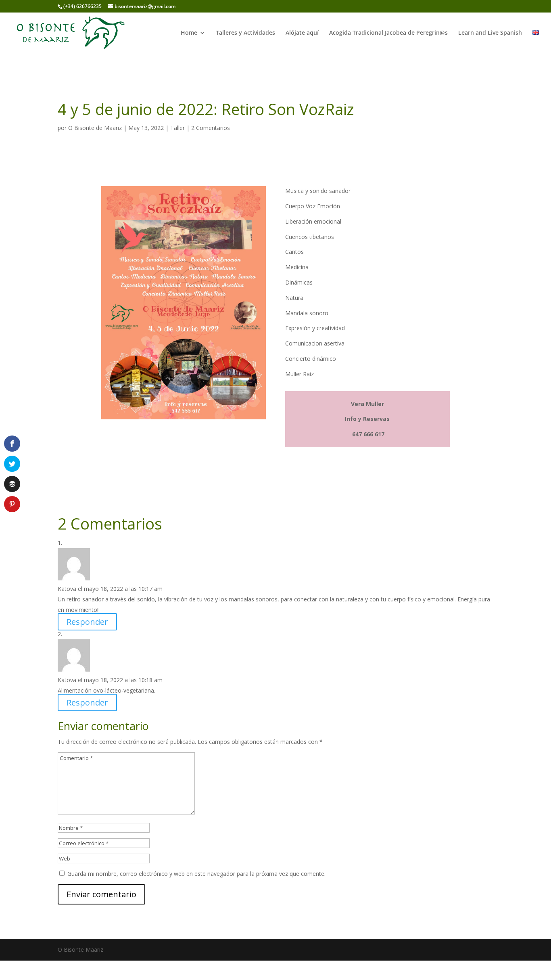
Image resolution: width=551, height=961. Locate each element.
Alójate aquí (302, 33)
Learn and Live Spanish (490, 33)
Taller (177, 128)
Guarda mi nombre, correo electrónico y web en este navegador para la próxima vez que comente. (196, 873)
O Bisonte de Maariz (95, 128)
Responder (87, 621)
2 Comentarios (210, 128)
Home (189, 33)
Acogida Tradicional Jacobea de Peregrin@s (388, 33)
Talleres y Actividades (245, 33)
